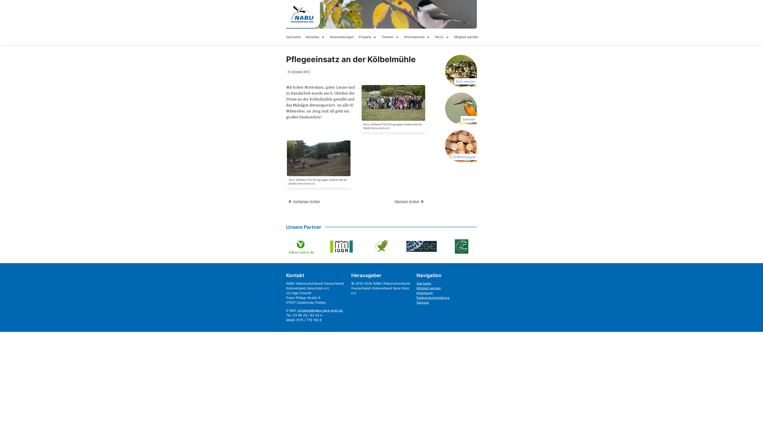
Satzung (422, 302)
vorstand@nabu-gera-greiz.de (320, 310)
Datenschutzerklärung (432, 298)
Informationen (414, 37)
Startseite (293, 37)
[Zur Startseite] (302, 14)
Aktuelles (312, 37)
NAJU (439, 37)
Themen (387, 37)
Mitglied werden (466, 37)
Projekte (365, 37)
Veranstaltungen (342, 37)
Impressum (424, 293)
